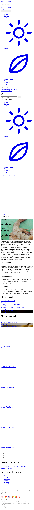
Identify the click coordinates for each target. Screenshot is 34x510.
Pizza (18, 89)
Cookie (19, 490)
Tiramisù (9, 89)
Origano (6, 482)
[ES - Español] (13, 497)
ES (10, 175)
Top (5, 84)
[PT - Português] (16, 497)
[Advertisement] (17, 194)
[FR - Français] (9, 497)
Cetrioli (6, 484)
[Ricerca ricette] (2, 93)
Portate (6, 14)
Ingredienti (7, 82)
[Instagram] (5, 493)
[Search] (19, 97)
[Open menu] (4, 93)
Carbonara (4, 89)
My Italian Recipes (6, 91)
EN (3, 175)
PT (12, 175)
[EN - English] (2, 497)
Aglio (6, 477)
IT (1, 175)
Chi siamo (3, 490)
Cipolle (6, 476)
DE (8, 175)
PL (14, 175)
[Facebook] (2, 493)
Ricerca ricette (4, 9)
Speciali (6, 17)
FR (6, 175)
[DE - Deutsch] (6, 497)
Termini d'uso (28, 490)
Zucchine (7, 479)
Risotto (14, 89)
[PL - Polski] (19, 497)
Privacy (12, 490)
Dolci (6, 81)
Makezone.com (9, 507)
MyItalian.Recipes (6, 1)
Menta (6, 480)
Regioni (6, 16)
